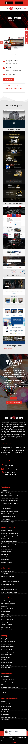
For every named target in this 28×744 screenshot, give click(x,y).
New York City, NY (8, 450)
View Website (8, 80)
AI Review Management (8, 584)
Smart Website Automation (9, 592)
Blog (2, 684)
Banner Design (5, 614)
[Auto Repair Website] (14, 239)
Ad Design (4, 606)
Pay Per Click (5, 538)
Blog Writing (5, 554)
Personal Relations (6, 562)
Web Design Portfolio (7, 679)
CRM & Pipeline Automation (9, 589)
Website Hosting (6, 506)
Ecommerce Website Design (9, 511)
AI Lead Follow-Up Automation (10, 581)
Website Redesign (6, 493)
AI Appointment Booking (8, 587)
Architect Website (14, 130)
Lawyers (3, 701)
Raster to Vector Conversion (9, 630)
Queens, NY (6, 453)
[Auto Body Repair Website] (14, 166)
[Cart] (26, 37)
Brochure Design (6, 611)
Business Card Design (7, 609)
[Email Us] (26, 32)
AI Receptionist (5, 574)
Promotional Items (6, 549)
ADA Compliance (6, 508)
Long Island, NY (7, 448)
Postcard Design (6, 617)
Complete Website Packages (9, 495)
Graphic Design (5, 601)
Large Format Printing (7, 646)
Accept (14, 742)
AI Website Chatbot (7, 579)
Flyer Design (4, 622)
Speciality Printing (6, 654)
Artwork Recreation (6, 624)
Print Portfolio (5, 676)
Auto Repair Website (14, 275)
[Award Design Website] (14, 310)
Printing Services (6, 639)
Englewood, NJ (20, 448)
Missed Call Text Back (7, 576)
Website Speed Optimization (9, 503)
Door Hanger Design (7, 619)
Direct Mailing (5, 546)
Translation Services (7, 557)
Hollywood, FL (19, 450)
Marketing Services (6, 530)
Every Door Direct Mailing (8, 544)
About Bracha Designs (7, 682)
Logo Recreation (6, 627)
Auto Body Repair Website (14, 203)
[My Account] (26, 34)
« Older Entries (7, 348)
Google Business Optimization (10, 536)
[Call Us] (26, 29)
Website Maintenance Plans (9, 500)
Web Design (4, 490)
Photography (5, 559)
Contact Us (4, 690)
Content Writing (6, 551)
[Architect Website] (14, 119)
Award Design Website (14, 346)
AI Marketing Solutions (7, 571)
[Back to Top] (26, 40)
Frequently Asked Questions (9, 687)
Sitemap (3, 692)
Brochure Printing (6, 644)
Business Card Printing (8, 641)
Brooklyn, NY (6, 455)
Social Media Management (9, 541)
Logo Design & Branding (8, 603)
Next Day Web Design (7, 522)
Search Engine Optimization (9, 498)
